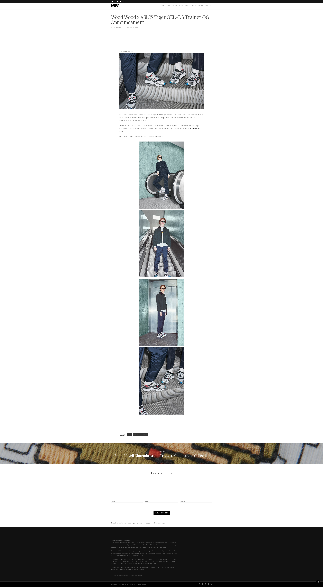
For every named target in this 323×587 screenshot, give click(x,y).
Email (147, 501)
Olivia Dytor (115, 27)
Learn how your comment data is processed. (151, 523)
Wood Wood (145, 434)
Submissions (133, 575)
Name (113, 501)
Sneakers (137, 27)
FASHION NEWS (130, 27)
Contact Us (140, 575)
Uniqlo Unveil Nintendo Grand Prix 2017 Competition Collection (161, 453)
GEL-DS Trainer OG (137, 434)
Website (182, 501)
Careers (126, 575)
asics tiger (129, 434)
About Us (114, 575)
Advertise (121, 575)
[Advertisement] (139, 44)
